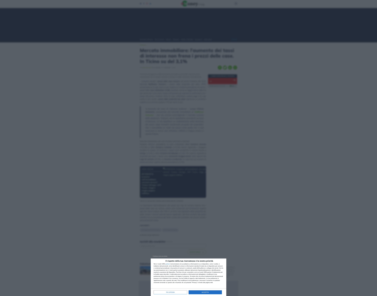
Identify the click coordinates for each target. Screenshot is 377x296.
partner (167, 264)
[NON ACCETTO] (160, 256)
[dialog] (188, 277)
